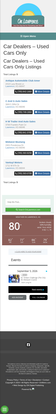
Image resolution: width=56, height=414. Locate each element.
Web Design (18, 385)
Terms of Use (25, 380)
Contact (46, 380)
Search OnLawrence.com (29, 210)
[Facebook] (28, 344)
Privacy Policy (12, 380)
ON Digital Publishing (35, 385)
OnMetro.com (45, 383)
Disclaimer (37, 380)
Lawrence (10, 86)
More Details (43, 92)
